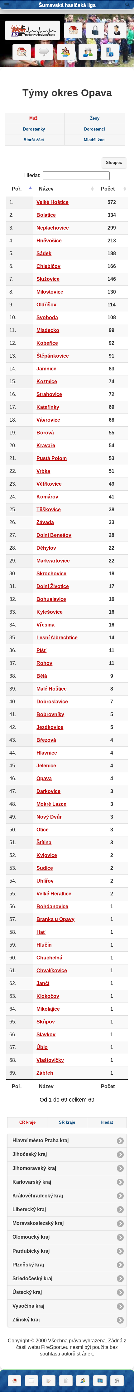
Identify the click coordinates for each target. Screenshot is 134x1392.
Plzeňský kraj (28, 1264)
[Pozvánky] (31, 1380)
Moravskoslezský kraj (38, 1223)
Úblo (42, 1047)
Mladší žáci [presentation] (95, 140)
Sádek (43, 253)
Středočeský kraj (32, 1278)
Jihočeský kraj (29, 1154)
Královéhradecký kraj (37, 1195)
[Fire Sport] (32, 30)
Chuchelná (49, 957)
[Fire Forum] (88, 52)
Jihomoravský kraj (34, 1168)
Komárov (47, 496)
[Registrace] (117, 30)
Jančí (42, 983)
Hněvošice (49, 240)
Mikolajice (48, 1009)
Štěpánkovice (52, 356)
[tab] (33, 118)
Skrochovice (51, 573)
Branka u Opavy (55, 919)
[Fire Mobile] (110, 52)
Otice (42, 829)
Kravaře (45, 445)
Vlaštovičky (50, 1060)
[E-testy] (66, 52)
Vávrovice (48, 420)
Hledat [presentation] (107, 1122)
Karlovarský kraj (31, 1182)
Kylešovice (49, 612)
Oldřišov (46, 304)
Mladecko (47, 330)
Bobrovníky (50, 714)
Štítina (43, 842)
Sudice (44, 868)
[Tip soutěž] (82, 1380)
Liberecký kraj (29, 1209)
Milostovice (49, 292)
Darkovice (48, 791)
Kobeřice (47, 343)
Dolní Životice (52, 586)
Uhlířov (45, 881)
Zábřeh (44, 1073)
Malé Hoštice (51, 688)
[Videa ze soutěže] (100, 1380)
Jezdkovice (49, 727)
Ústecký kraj (27, 1292)
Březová (46, 740)
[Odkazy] (21, 52)
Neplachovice (52, 227)
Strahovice (49, 394)
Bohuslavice (51, 599)
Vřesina (45, 624)
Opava (44, 778)
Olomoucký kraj (31, 1237)
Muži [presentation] (34, 118)
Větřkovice (49, 484)
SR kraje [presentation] (67, 1122)
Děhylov (46, 548)
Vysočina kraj (28, 1306)
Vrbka (43, 471)
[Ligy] (117, 1380)
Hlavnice (46, 752)
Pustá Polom (51, 458)
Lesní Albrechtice (57, 637)
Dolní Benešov (53, 535)
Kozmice (46, 381)
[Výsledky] (66, 1380)
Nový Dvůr (49, 817)
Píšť (41, 650)
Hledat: (32, 175)
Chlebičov (48, 266)
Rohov (44, 663)
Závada (45, 522)
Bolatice (46, 215)
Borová (45, 432)
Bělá (41, 676)
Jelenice (46, 765)
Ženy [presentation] (94, 118)
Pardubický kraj (31, 1251)
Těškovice (48, 509)
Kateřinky (47, 407)
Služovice (48, 279)
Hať (40, 932)
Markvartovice (53, 560)
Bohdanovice (52, 906)
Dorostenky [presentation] (34, 129)
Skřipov (45, 1021)
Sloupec (114, 163)
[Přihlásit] (95, 30)
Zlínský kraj (26, 1319)
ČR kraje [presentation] (27, 1122)
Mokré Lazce (51, 804)
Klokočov (47, 996)
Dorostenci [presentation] (94, 129)
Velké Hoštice (52, 202)
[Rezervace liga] (48, 1380)
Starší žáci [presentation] (34, 140)
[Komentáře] (44, 52)
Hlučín (44, 945)
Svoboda (47, 317)
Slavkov (45, 1034)
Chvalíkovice (51, 970)
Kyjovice (46, 855)
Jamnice (46, 368)
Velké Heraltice (53, 893)
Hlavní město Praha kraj (40, 1140)
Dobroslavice (52, 701)
